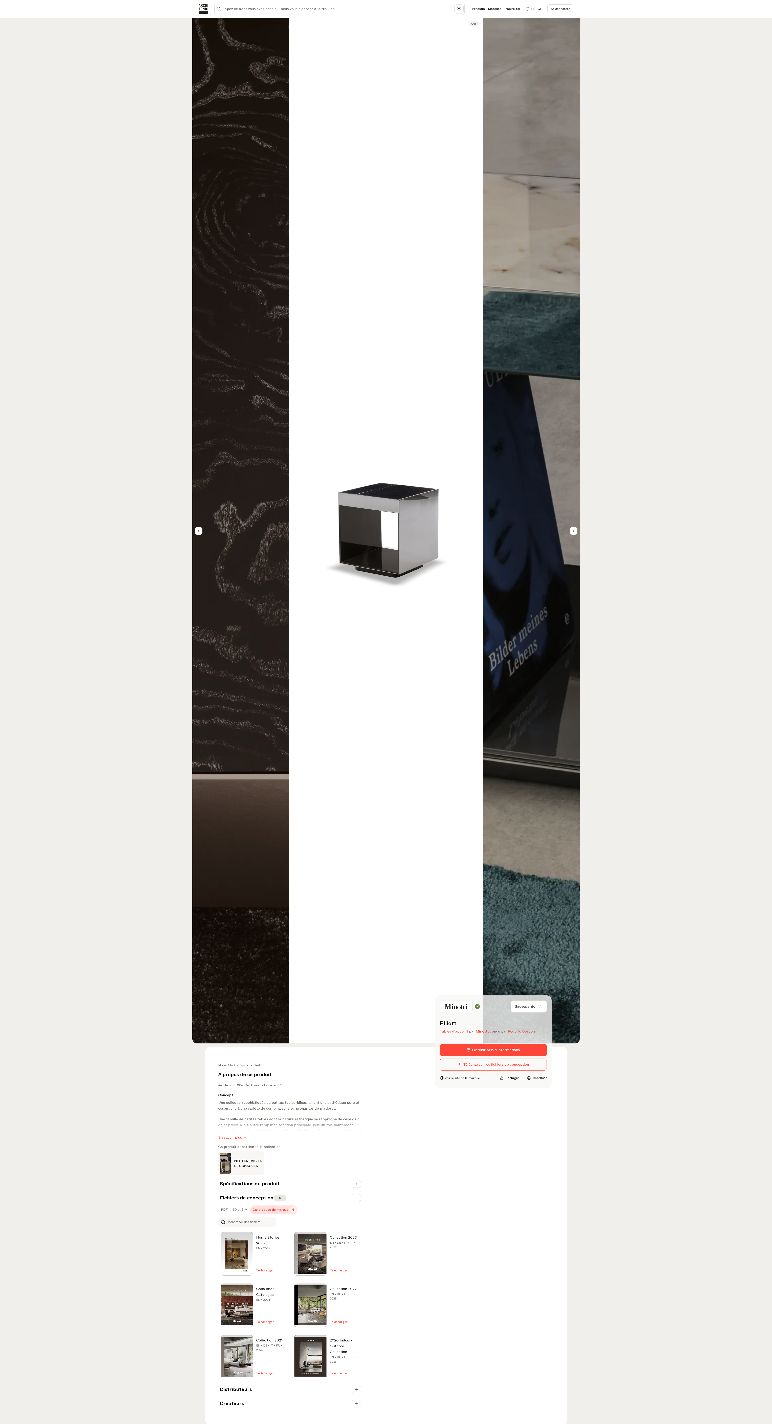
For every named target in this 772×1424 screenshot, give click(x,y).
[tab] (224, 1209)
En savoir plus (230, 1137)
